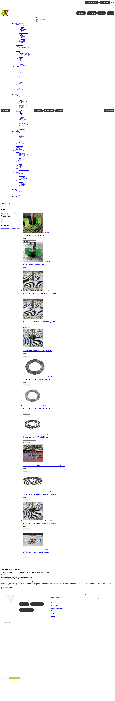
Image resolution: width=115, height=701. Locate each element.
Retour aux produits (15, 677)
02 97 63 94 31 (104, 2)
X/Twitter (3, 574)
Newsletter (92, 13)
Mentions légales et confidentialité (92, 598)
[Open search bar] (37, 17)
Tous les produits (4, 228)
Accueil (2, 206)
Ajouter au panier (26, 241)
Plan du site (87, 599)
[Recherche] (14, 213)
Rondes (2, 229)
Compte (102, 13)
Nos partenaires (88, 597)
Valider (2, 588)
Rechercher (81, 13)
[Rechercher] (37, 21)
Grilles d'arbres (14, 206)
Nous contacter (109, 110)
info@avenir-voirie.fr (92, 2)
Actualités (59, 110)
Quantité (24, 238)
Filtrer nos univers (6, 216)
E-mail (5, 586)
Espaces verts (7, 206)
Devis (111, 13)
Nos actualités (88, 595)
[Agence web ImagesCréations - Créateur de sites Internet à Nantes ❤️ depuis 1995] (5, 622)
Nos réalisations (49, 110)
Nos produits (5, 110)
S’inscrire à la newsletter (26, 610)
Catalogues (38, 110)
